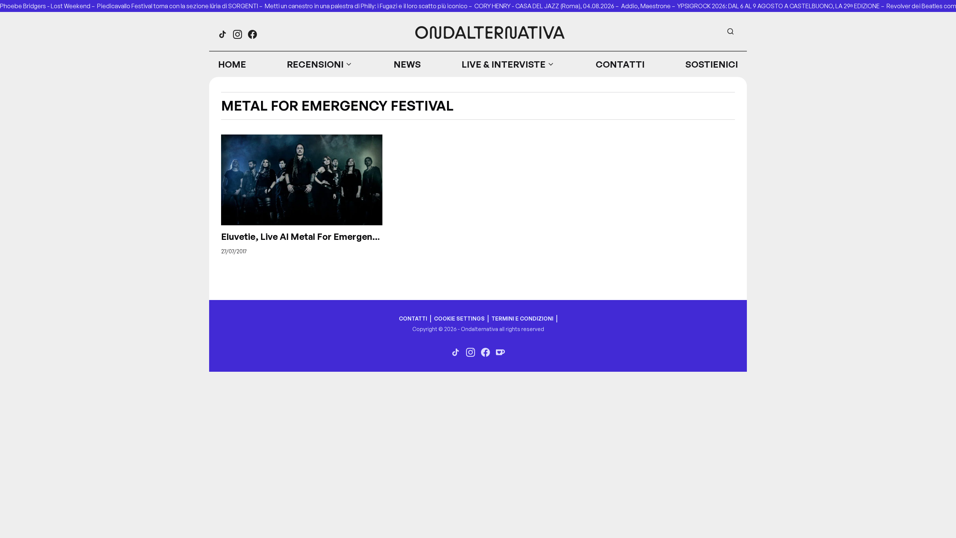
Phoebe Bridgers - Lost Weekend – (48, 6)
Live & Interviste (504, 64)
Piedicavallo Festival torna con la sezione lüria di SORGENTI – (181, 6)
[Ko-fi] (500, 352)
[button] (320, 64)
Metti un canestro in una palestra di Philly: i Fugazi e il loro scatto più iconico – (369, 6)
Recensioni (315, 64)
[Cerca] (730, 31)
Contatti (620, 64)
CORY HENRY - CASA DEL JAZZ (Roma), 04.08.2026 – (547, 6)
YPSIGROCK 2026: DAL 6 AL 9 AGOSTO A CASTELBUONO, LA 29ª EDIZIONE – (782, 6)
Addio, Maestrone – (649, 6)
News (407, 64)
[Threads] (222, 34)
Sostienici (711, 64)
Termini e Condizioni (522, 318)
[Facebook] (252, 34)
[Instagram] (237, 34)
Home (232, 64)
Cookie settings (459, 318)
